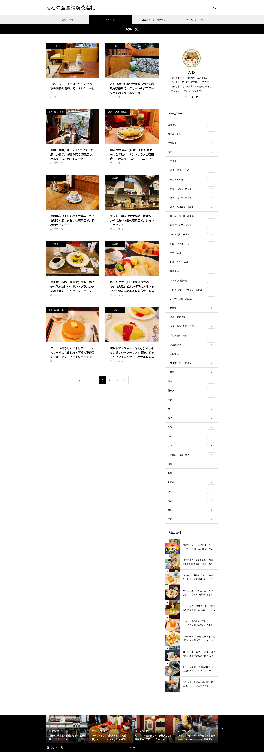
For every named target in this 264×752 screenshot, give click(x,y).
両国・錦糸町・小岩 (57, 310)
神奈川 (55, 244)
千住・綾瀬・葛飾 (56, 112)
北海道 (115, 178)
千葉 (55, 46)
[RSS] (61, 747)
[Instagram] (191, 97)
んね (191, 72)
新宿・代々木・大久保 (117, 112)
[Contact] (196, 97)
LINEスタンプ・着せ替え (153, 20)
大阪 (115, 310)
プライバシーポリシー (196, 20)
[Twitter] (186, 97)
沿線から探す (67, 20)
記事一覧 (110, 20)
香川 (55, 178)
